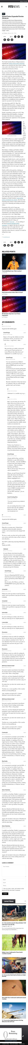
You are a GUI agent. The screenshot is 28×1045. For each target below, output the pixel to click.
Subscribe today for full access (11, 1039)
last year (12, 221)
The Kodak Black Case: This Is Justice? (12, 271)
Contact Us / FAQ (5, 1043)
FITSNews (5, 33)
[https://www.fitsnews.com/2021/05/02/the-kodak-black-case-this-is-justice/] (14, 262)
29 (15, 33)
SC (3, 13)
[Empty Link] (24, 901)
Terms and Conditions (14, 1043)
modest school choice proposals (16, 63)
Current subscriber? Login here (11, 1040)
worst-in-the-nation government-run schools (12, 199)
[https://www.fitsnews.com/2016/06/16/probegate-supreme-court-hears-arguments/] (14, 304)
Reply (25, 324)
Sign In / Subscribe (24, 1)
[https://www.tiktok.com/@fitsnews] (23, 1036)
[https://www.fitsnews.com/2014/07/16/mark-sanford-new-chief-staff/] (14, 283)
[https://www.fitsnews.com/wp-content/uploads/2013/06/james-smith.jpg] (11, 127)
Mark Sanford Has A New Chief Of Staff (12, 292)
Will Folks (5, 272)
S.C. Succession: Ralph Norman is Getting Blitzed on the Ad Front (12, 1021)
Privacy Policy (22, 1043)
